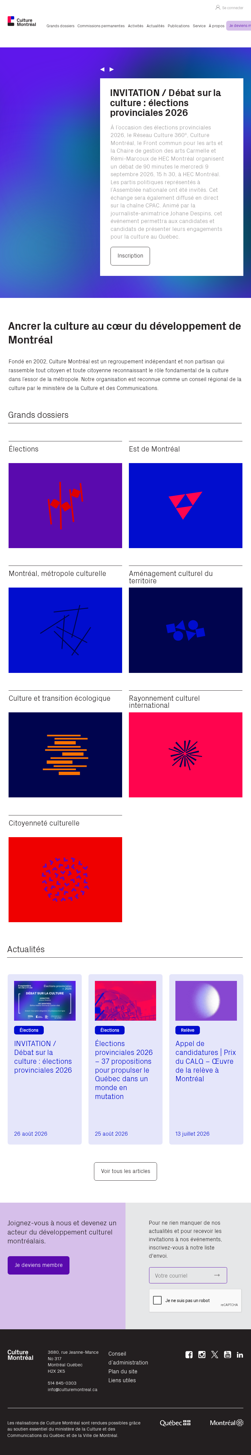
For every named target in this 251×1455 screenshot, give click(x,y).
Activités (135, 25)
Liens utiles (122, 1380)
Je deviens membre (39, 1264)
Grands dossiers (60, 25)
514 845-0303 (62, 1382)
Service (199, 25)
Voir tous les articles (125, 1171)
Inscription (130, 255)
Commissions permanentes (101, 25)
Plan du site (122, 1371)
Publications (178, 25)
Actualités (155, 25)
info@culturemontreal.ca (72, 1389)
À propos (216, 25)
